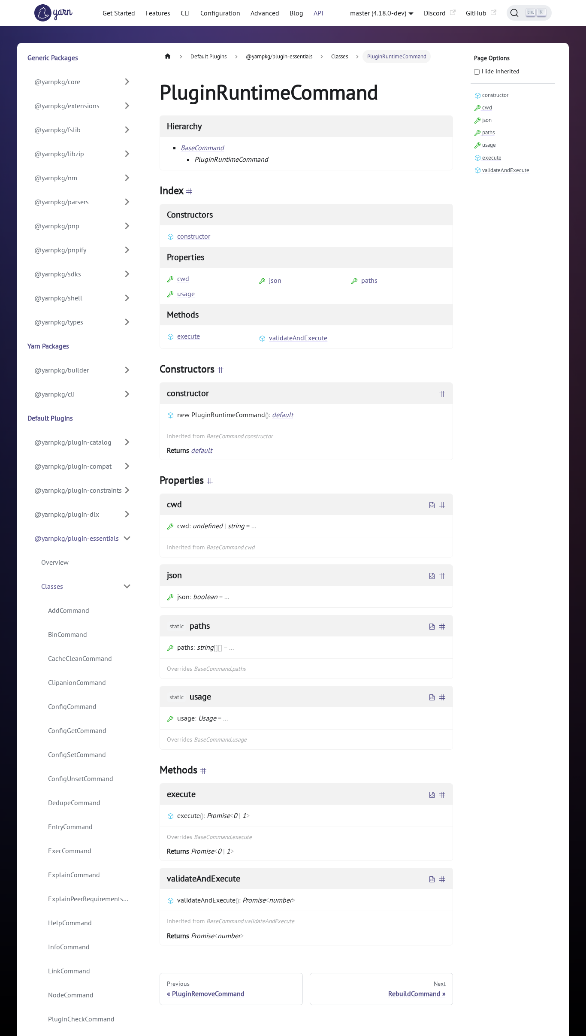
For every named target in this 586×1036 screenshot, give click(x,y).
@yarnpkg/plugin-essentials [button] (76, 538)
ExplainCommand (74, 874)
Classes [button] (52, 586)
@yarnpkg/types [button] (58, 322)
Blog (296, 13)
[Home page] (168, 56)
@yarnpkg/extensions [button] (67, 105)
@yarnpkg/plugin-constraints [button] (78, 490)
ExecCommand (69, 850)
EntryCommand (70, 826)
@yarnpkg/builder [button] (61, 370)
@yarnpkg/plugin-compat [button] (73, 466)
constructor (193, 236)
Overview (55, 562)
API (318, 13)
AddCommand (68, 610)
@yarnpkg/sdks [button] (57, 274)
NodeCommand (71, 995)
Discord (435, 13)
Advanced (265, 13)
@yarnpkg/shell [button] (58, 298)
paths (369, 280)
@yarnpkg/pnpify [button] (60, 249)
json (275, 280)
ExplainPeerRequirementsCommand (93, 898)
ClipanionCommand (77, 682)
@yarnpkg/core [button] (57, 81)
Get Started (119, 13)
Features (157, 13)
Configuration (220, 13)
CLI (185, 13)
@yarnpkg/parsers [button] (61, 201)
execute (188, 336)
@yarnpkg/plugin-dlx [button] (66, 514)
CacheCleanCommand (80, 658)
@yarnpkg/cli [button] (54, 394)
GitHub (476, 13)
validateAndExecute (298, 337)
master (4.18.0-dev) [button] (378, 13)
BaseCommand (202, 147)
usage (186, 293)
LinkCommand (69, 970)
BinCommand (67, 634)
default (282, 414)
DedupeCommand (74, 802)
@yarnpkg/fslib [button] (57, 129)
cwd (183, 278)
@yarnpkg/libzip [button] (59, 153)
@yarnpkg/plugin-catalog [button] (73, 442)
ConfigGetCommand (77, 730)
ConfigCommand (72, 706)
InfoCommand (69, 946)
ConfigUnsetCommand (80, 778)
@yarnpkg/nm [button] (55, 177)
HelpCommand (70, 922)
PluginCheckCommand (81, 1019)
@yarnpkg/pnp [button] (56, 225)
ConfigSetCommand (77, 754)
